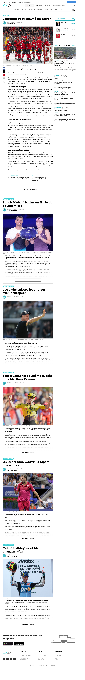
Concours (39, 9)
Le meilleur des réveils (43, 653)
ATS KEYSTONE (11, 23)
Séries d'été (31, 9)
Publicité (5, 2)
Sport (56, 658)
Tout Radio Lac (41, 659)
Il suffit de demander (42, 655)
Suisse (56, 656)
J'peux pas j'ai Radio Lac (43, 656)
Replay (48, 5)
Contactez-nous (12, 2)
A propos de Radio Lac (25, 658)
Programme (39, 5)
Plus (62, 9)
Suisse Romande (58, 655)
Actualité (23, 9)
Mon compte (71, 2)
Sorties (46, 9)
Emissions (16, 9)
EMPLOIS (22, 661)
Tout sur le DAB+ (54, 9)
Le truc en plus (58, 659)
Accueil (21, 653)
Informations (40, 658)
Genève (56, 653)
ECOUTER (30, 5)
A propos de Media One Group (24, 2)
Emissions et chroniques (25, 655)
